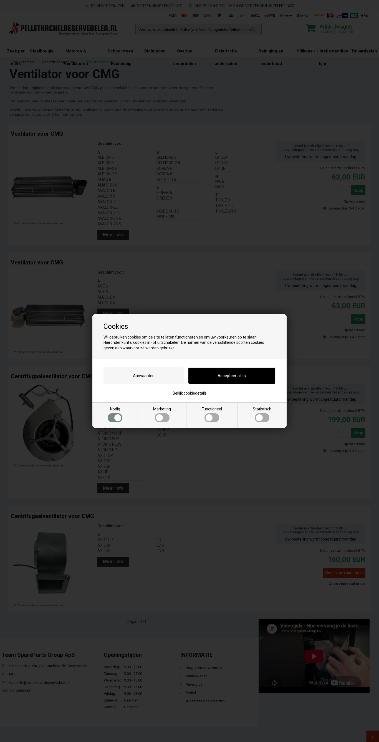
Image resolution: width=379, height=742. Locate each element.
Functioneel (212, 409)
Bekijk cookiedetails (190, 393)
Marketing (162, 409)
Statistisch (262, 409)
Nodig (115, 409)
